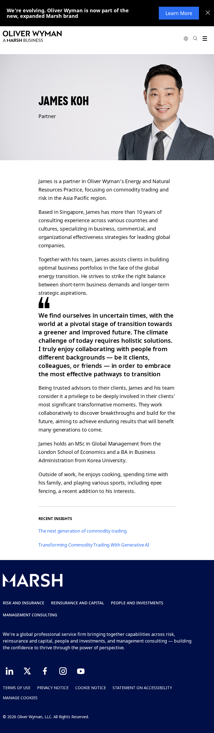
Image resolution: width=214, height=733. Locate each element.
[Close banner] (208, 13)
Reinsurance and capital (77, 602)
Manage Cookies (20, 697)
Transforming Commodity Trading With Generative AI (93, 545)
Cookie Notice (90, 687)
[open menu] (204, 38)
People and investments (137, 602)
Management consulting (30, 614)
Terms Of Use (16, 687)
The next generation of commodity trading (82, 531)
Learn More (179, 13)
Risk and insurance (23, 602)
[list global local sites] (186, 38)
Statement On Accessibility (142, 687)
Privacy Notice (53, 687)
